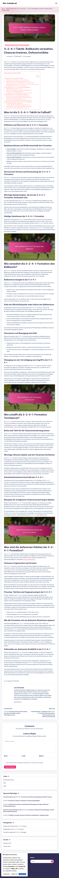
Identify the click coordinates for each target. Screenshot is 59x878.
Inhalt (4, 786)
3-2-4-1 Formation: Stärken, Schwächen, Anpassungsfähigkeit (21, 800)
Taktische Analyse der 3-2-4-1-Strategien (16, 8)
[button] (17, 702)
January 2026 (6, 846)
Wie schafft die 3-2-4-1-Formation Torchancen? (16, 94)
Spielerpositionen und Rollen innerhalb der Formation (18, 81)
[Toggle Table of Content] (37, 76)
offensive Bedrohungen (29, 559)
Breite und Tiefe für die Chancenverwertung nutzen (18, 96)
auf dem (15, 612)
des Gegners (14, 425)
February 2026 (7, 843)
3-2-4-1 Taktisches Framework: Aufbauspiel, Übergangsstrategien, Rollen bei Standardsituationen (25, 805)
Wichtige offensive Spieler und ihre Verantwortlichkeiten (19, 97)
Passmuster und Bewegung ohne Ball (14, 91)
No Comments (28, 56)
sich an (16, 187)
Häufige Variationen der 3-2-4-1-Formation (16, 85)
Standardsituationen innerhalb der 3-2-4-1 (16, 99)
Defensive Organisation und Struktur (14, 103)
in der (25, 136)
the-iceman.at (10, 3)
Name (6, 756)
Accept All (22, 874)
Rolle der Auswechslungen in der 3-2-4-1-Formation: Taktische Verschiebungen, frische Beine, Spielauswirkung (28, 810)
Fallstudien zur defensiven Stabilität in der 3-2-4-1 (17, 107)
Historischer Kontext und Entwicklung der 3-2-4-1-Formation (20, 82)
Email (24, 756)
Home (3, 8)
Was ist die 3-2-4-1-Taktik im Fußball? (14, 78)
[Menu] (56, 3)
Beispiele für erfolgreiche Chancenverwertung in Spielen (19, 100)
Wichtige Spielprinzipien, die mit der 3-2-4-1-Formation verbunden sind (22, 84)
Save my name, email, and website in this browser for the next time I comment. (24, 762)
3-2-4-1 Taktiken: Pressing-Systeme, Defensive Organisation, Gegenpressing (25, 815)
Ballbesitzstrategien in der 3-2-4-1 (14, 88)
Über (4, 783)
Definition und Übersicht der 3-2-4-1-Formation (17, 79)
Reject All (14, 874)
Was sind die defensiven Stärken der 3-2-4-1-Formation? (18, 102)
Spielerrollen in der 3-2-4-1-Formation (13, 829)
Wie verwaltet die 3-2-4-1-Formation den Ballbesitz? (17, 87)
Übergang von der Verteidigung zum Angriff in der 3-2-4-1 (19, 93)
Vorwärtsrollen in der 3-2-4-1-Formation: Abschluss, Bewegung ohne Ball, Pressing (27, 797)
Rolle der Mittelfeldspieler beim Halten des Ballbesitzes (18, 90)
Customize (6, 874)
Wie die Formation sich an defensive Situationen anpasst (19, 106)
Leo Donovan (19, 688)
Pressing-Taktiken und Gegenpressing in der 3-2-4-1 (18, 104)
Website (41, 756)
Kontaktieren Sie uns (8, 780)
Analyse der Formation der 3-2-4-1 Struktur (15, 826)
